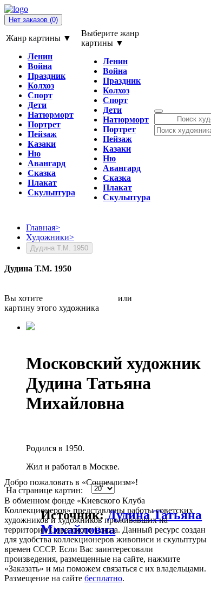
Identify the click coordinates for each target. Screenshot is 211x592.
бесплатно (103, 578)
